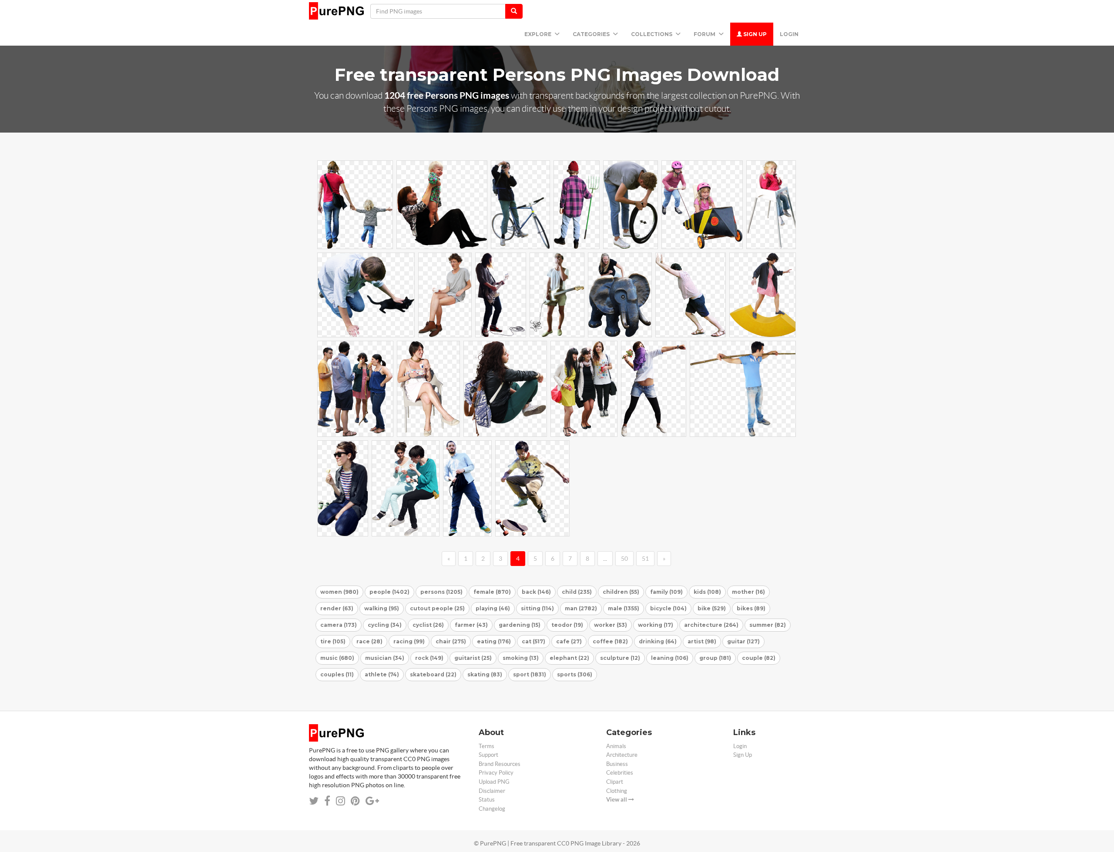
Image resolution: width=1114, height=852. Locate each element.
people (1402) (389, 592)
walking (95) (381, 608)
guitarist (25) (473, 658)
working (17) (655, 625)
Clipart (614, 782)
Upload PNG (494, 782)
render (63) (336, 608)
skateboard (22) (433, 674)
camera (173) (338, 625)
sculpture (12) (620, 658)
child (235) (577, 592)
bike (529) (712, 608)
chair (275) (451, 641)
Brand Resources (499, 764)
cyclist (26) (428, 625)
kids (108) (707, 592)
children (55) (621, 592)
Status (487, 799)
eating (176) (494, 641)
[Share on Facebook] (327, 801)
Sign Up (754, 34)
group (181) (715, 658)
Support (488, 755)
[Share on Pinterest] (355, 801)
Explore (538, 34)
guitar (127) (743, 641)
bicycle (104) (668, 608)
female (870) (492, 592)
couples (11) (337, 674)
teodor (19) (567, 625)
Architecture (622, 755)
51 (645, 558)
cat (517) (533, 641)
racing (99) (409, 641)
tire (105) (333, 641)
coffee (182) (610, 641)
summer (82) (767, 625)
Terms (486, 746)
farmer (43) (471, 625)
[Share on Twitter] (314, 801)
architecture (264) (711, 625)
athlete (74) (382, 674)
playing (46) (493, 608)
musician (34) (384, 658)
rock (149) (429, 658)
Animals (616, 746)
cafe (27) (569, 641)
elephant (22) (569, 658)
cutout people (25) (437, 608)
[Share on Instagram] (340, 801)
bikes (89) (751, 608)
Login (789, 34)
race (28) (369, 641)
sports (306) (574, 674)
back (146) (536, 592)
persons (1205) (441, 592)
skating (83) (484, 674)
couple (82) (758, 658)
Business (617, 764)
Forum (705, 34)
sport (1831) (529, 674)
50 (624, 558)
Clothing (616, 791)
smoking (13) (521, 658)
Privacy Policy (496, 772)
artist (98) (702, 641)
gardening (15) (519, 625)
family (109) (666, 592)
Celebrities (619, 772)
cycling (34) (385, 625)
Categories (592, 34)
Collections (652, 34)
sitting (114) (537, 608)
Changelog (492, 808)
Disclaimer (492, 791)
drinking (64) (658, 641)
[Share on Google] (372, 801)
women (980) (339, 592)
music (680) (337, 658)
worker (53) (610, 625)
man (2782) (581, 608)
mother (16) (748, 592)
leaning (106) (669, 658)
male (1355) (623, 608)
